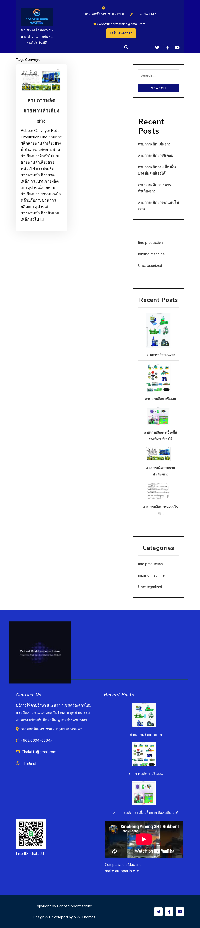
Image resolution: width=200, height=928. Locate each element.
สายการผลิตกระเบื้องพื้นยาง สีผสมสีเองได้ (146, 812)
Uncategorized (150, 265)
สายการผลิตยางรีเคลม (155, 155)
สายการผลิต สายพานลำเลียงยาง (41, 110)
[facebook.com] (165, 47)
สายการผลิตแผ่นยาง (154, 144)
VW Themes (84, 917)
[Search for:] (158, 76)
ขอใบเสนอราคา (121, 33)
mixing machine (151, 254)
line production (150, 242)
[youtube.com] (175, 47)
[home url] (40, 655)
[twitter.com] (155, 47)
